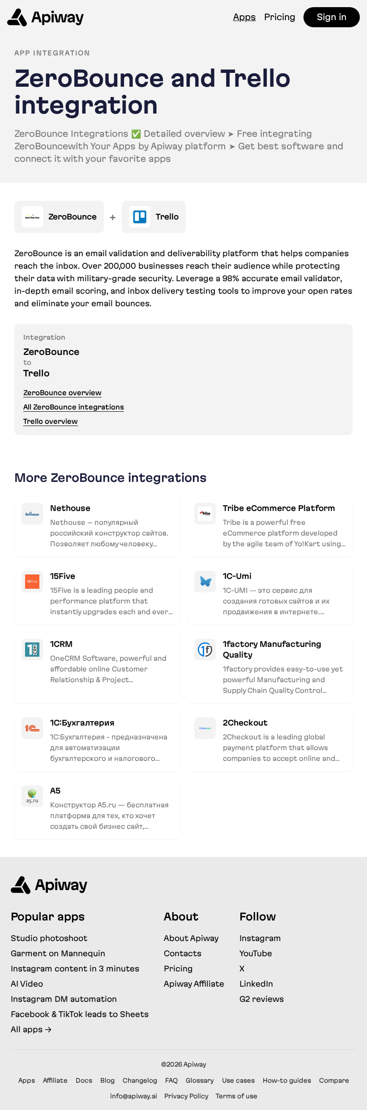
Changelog (140, 1080)
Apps (244, 17)
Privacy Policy (186, 1096)
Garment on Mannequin (58, 953)
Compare (334, 1080)
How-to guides (287, 1080)
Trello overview (50, 421)
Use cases (238, 1080)
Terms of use (236, 1096)
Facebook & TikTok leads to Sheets (80, 1014)
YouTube (255, 953)
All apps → (31, 1029)
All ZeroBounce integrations (73, 407)
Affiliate (55, 1080)
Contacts (182, 953)
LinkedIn (256, 983)
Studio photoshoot (49, 938)
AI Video (27, 983)
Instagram (260, 938)
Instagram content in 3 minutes (75, 968)
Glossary (200, 1080)
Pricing (279, 17)
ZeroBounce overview (62, 393)
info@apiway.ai (133, 1096)
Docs (84, 1080)
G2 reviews (261, 999)
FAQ (171, 1080)
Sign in (331, 17)
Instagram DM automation (64, 999)
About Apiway (191, 938)
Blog (107, 1080)
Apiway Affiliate (194, 983)
